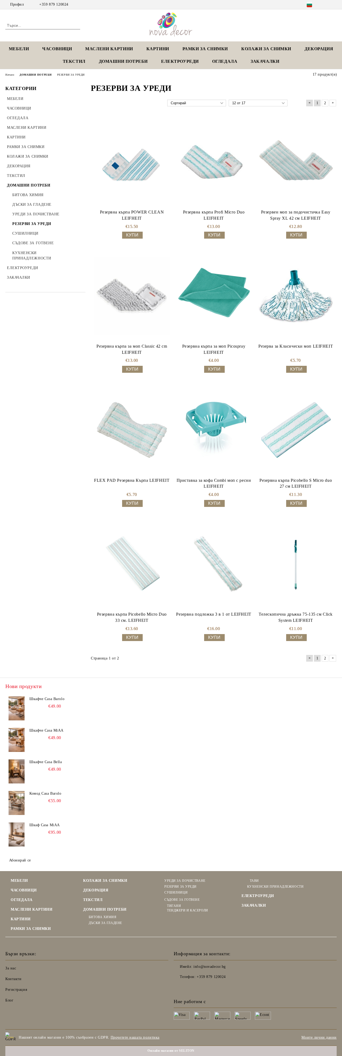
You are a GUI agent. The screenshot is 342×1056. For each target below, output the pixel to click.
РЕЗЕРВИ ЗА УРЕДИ (180, 886)
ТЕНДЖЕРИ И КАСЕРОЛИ (187, 910)
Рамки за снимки (205, 48)
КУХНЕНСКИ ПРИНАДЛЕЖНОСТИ (275, 886)
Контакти (13, 979)
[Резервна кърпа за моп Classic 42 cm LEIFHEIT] (132, 295)
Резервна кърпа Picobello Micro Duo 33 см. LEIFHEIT (132, 617)
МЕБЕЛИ (19, 48)
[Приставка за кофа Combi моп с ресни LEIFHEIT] (214, 430)
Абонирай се (20, 860)
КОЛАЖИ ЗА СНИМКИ (266, 48)
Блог (9, 1000)
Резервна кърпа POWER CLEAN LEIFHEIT (132, 215)
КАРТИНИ (157, 48)
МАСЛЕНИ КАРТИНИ (109, 48)
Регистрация (16, 990)
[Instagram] (334, 4)
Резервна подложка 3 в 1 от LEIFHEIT (213, 614)
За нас (10, 968)
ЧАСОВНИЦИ (57, 48)
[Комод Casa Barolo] (16, 803)
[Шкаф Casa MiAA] (16, 834)
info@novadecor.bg (209, 967)
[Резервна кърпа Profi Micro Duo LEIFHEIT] (214, 161)
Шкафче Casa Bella (45, 762)
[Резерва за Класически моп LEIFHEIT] (295, 295)
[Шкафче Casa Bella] (16, 771)
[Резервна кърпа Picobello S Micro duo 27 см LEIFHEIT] (295, 430)
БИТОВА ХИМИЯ (102, 917)
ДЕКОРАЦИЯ (319, 48)
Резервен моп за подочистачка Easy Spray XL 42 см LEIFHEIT (295, 215)
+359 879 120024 (53, 4)
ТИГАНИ (174, 906)
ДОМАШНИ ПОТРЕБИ (123, 61)
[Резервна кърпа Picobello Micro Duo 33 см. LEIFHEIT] (132, 564)
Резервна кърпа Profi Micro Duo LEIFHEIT (214, 215)
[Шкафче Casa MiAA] (16, 740)
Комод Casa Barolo (45, 793)
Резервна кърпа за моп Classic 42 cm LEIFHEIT (131, 349)
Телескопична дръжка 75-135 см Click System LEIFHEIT (296, 617)
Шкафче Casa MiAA (46, 730)
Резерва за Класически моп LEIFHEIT (295, 346)
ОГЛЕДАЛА (224, 61)
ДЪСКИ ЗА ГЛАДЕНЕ (105, 923)
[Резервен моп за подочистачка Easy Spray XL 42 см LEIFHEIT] (295, 162)
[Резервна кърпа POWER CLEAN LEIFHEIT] (132, 162)
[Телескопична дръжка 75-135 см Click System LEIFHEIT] (295, 564)
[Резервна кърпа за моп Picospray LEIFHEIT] (214, 295)
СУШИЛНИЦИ (176, 892)
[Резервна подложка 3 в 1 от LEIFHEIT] (214, 564)
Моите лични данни (319, 1037)
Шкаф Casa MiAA (44, 825)
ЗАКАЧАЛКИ (265, 61)
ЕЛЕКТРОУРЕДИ (180, 61)
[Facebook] (326, 4)
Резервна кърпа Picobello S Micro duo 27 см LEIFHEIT (295, 483)
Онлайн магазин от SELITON (171, 1051)
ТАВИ (254, 881)
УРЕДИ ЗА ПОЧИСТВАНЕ (184, 881)
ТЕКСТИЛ (74, 61)
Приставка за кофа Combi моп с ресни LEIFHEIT (214, 483)
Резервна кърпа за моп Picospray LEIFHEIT (213, 349)
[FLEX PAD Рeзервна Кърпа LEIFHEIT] (132, 430)
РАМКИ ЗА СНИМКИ (31, 929)
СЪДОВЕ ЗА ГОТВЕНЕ (182, 900)
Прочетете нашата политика (135, 1037)
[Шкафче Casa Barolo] (16, 708)
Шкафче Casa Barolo (46, 699)
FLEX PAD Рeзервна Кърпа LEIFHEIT (131, 480)
